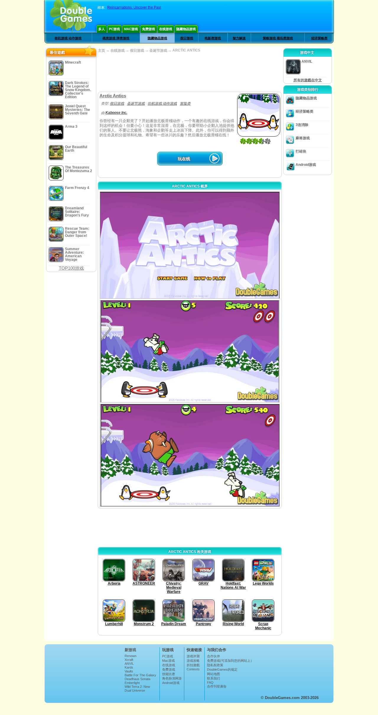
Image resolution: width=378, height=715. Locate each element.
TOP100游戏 (71, 268)
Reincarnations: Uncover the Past (134, 7)
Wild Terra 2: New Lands (137, 688)
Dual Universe (135, 690)
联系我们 (213, 678)
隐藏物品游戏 (186, 29)
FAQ (210, 682)
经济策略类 (319, 38)
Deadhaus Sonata (137, 679)
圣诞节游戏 (158, 50)
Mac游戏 (131, 29)
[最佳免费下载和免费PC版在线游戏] (71, 16)
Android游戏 (306, 165)
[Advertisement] (189, 72)
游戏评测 (193, 656)
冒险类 (185, 103)
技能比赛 (168, 674)
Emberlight (132, 683)
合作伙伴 (213, 656)
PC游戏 (114, 29)
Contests (193, 669)
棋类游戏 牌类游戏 (115, 38)
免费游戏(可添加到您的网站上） (230, 660)
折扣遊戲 (193, 665)
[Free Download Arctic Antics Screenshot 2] (190, 351)
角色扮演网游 (172, 678)
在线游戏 (165, 29)
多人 (101, 29)
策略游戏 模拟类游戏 (278, 38)
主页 (101, 50)
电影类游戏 (213, 38)
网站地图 (213, 674)
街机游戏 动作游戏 (68, 38)
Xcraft (129, 659)
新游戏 (130, 650)
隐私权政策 (215, 665)
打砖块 (301, 151)
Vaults (129, 671)
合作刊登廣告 (217, 686)
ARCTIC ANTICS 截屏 (190, 186)
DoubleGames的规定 (222, 669)
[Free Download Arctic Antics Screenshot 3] (190, 455)
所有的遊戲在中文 (308, 80)
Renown (130, 656)
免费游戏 (148, 29)
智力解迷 (239, 38)
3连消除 (302, 125)
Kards (129, 667)
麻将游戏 (303, 138)
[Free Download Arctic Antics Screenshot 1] (190, 245)
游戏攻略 (193, 660)
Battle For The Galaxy (140, 675)
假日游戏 (186, 38)
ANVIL (129, 663)
